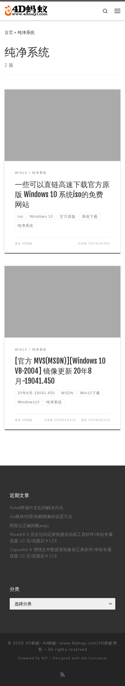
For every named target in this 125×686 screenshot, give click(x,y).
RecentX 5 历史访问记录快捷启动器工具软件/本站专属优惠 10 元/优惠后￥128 (61, 537)
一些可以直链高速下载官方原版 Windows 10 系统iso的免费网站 (62, 194)
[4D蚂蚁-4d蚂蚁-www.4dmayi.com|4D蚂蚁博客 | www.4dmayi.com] (27, 10)
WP (44, 658)
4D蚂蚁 (27, 243)
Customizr (97, 658)
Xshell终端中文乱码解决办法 (36, 507)
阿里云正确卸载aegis (29, 525)
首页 (9, 32)
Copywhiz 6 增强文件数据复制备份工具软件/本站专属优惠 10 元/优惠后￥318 (60, 552)
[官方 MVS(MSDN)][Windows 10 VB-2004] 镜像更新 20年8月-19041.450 (60, 371)
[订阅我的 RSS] (62, 674)
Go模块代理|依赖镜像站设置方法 (41, 516)
